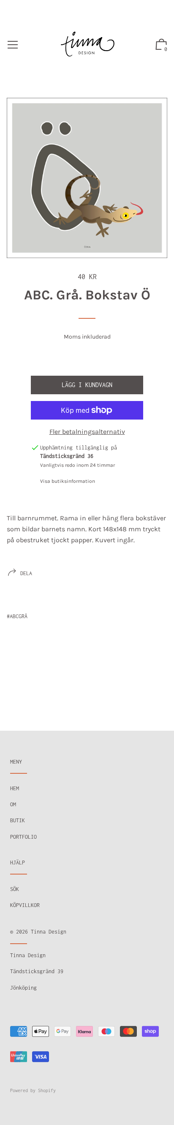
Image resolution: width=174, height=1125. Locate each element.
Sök (14, 889)
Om (13, 804)
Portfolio (23, 837)
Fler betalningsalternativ (87, 432)
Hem (14, 788)
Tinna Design (48, 932)
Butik (17, 820)
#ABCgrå (17, 616)
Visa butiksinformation (67, 481)
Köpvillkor (25, 905)
